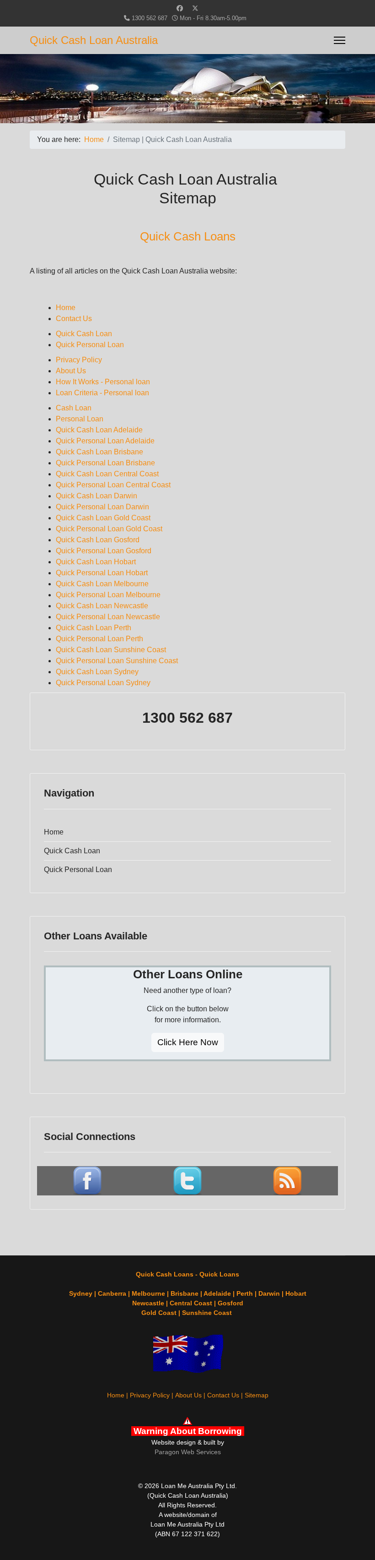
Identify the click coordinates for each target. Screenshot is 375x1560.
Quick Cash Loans (188, 236)
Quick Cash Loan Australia (94, 40)
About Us (71, 371)
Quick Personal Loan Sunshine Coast (117, 661)
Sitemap (256, 1395)
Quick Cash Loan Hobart (96, 562)
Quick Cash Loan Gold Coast (103, 518)
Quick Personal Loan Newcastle (108, 617)
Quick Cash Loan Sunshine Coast (111, 650)
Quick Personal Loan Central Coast (113, 485)
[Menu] (339, 40)
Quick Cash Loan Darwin (96, 496)
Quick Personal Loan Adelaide (105, 441)
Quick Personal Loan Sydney (103, 683)
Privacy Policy (79, 360)
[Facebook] (180, 8)
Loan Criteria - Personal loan (102, 393)
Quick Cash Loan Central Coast (107, 474)
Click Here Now (187, 1042)
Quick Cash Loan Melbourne (102, 584)
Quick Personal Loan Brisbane (105, 463)
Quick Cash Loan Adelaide (99, 430)
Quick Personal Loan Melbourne (108, 595)
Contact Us (74, 318)
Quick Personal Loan (90, 345)
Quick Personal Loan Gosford (103, 551)
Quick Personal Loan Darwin (102, 507)
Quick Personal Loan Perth (99, 639)
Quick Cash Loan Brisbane (99, 452)
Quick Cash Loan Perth (93, 628)
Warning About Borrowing (187, 1431)
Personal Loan (79, 419)
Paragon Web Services (188, 1452)
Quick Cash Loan (84, 334)
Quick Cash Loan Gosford (97, 540)
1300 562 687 (149, 18)
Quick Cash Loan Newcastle (102, 606)
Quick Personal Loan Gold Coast (109, 529)
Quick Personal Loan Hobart (102, 573)
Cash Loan (73, 408)
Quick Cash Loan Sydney (97, 672)
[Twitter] (195, 8)
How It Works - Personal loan (103, 382)
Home (65, 307)
